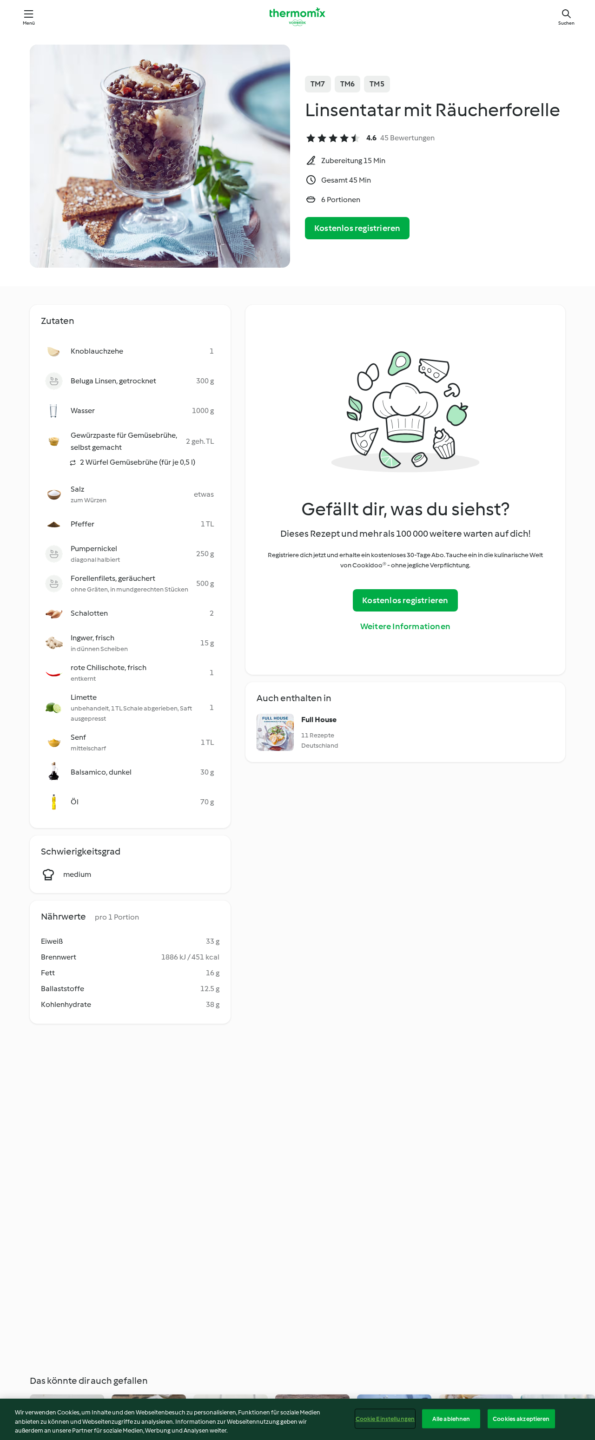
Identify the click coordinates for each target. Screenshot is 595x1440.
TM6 (347, 83)
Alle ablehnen (451, 1418)
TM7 (318, 83)
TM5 (377, 83)
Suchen (566, 23)
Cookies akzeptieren (521, 1418)
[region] (297, 1419)
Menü (29, 23)
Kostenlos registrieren (357, 228)
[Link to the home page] (297, 16)
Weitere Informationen (405, 626)
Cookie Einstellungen (385, 1418)
